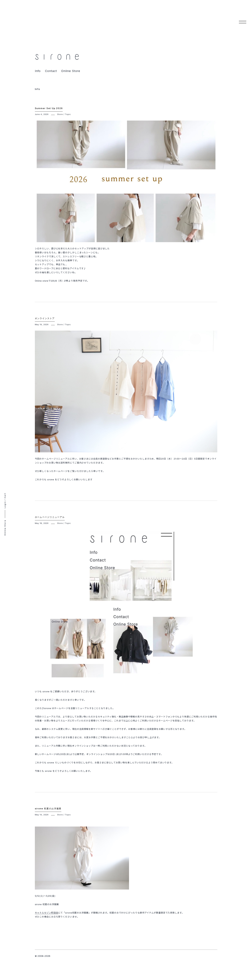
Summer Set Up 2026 (49, 108)
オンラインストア (45, 318)
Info (38, 71)
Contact (51, 71)
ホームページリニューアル (50, 517)
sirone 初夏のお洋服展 (48, 808)
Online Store (70, 71)
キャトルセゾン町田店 (46, 912)
